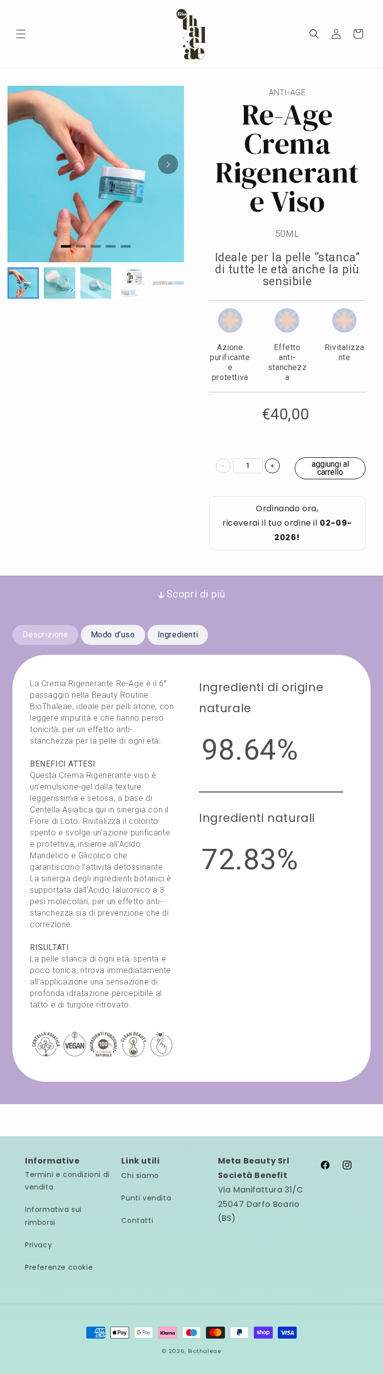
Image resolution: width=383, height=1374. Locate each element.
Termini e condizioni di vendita (67, 1181)
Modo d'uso (113, 634)
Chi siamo (140, 1175)
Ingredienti (178, 634)
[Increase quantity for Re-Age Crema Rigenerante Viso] (272, 465)
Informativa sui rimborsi (53, 1215)
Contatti (137, 1220)
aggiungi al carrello (330, 468)
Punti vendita (146, 1198)
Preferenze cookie (59, 1267)
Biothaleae (204, 1351)
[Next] (168, 164)
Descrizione (45, 634)
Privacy (38, 1245)
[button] (21, 34)
